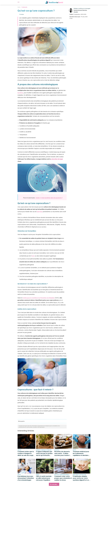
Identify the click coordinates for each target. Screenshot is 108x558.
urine (33, 256)
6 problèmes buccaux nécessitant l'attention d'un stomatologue (26, 478)
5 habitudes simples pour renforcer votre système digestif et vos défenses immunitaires (81, 478)
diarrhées (39, 211)
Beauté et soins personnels (61, 474)
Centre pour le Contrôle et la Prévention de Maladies (39, 298)
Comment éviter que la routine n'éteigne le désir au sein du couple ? (26, 453)
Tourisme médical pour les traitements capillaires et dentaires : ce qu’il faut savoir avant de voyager (81, 453)
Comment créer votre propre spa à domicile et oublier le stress (63, 478)
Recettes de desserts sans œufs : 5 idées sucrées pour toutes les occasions (62, 453)
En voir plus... (54, 484)
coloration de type (57, 159)
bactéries (20, 92)
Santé (19, 7)
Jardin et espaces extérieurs (43, 450)
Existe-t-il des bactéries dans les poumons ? (49, 198)
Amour (19, 450)
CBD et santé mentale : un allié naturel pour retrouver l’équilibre (44, 478)
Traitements (24, 7)
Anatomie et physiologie (79, 474)
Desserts (56, 450)
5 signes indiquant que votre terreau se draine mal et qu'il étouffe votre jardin (44, 453)
